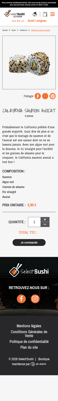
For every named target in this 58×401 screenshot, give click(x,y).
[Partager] (38, 96)
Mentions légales (29, 326)
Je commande (29, 242)
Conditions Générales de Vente (29, 333)
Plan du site (29, 347)
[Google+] (45, 96)
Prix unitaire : (14, 205)
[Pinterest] (52, 96)
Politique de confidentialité (29, 341)
